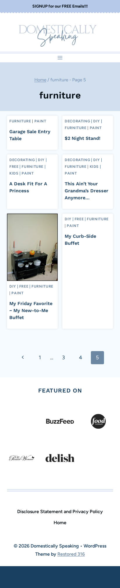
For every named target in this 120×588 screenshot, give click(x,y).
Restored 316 (71, 554)
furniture (20, 121)
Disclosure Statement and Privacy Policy (60, 511)
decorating (77, 121)
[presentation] (32, 247)
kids (14, 173)
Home (60, 522)
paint (40, 121)
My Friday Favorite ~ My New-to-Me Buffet (30, 310)
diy (96, 121)
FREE (14, 166)
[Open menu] (60, 57)
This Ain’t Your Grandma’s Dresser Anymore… (86, 190)
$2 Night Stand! (82, 138)
